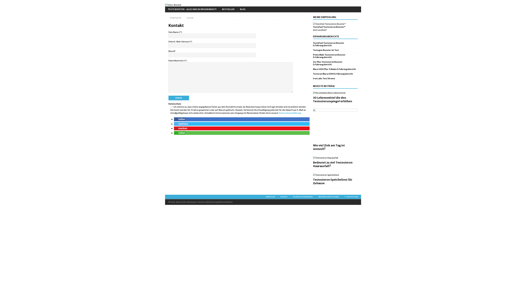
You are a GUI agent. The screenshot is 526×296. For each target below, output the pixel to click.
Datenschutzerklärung (290, 113)
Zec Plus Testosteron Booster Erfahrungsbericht (327, 63)
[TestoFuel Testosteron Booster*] (329, 24)
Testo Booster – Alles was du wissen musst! (192, 9)
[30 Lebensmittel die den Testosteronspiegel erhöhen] (335, 92)
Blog (242, 9)
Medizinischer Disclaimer (328, 197)
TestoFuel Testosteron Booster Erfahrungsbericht (328, 44)
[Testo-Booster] (173, 5)
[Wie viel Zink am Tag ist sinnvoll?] (335, 125)
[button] (179, 119)
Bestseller (228, 9)
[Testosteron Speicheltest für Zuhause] (335, 175)
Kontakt (284, 197)
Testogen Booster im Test (326, 50)
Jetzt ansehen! (320, 30)
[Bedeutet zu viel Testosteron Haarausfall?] (335, 157)
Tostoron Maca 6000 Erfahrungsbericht (333, 74)
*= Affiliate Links (351, 197)
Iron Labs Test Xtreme (324, 78)
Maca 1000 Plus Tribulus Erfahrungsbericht (334, 69)
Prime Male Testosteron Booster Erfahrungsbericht (329, 56)
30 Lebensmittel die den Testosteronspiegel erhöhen (332, 99)
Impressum (270, 197)
